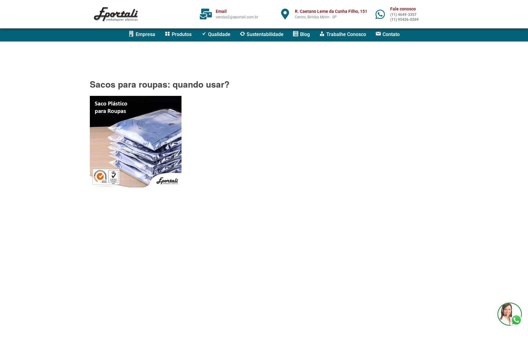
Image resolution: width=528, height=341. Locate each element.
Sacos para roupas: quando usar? (159, 84)
